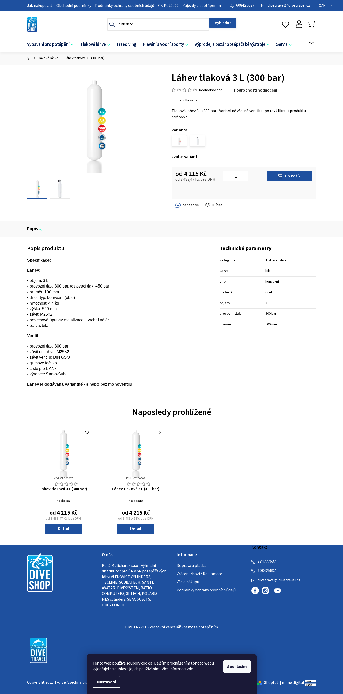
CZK (322, 5)
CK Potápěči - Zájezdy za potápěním (189, 5)
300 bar (270, 313)
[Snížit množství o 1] (227, 176)
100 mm (271, 324)
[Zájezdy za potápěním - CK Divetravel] (38, 650)
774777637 (267, 561)
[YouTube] (277, 592)
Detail (63, 529)
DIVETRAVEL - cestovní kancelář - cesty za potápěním (171, 627)
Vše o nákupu (188, 582)
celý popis (179, 117)
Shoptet (271, 682)
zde (190, 669)
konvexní (272, 281)
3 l (267, 303)
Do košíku (294, 176)
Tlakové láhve (276, 260)
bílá (268, 271)
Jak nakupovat (39, 5)
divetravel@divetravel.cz (289, 5)
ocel (268, 292)
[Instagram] (265, 590)
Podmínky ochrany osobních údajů (124, 5)
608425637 (245, 5)
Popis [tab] (32, 229)
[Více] (308, 43)
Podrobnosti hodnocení (255, 90)
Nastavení (106, 682)
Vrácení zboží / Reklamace (199, 574)
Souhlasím (237, 666)
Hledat (222, 23)
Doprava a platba (191, 565)
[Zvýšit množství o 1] (244, 176)
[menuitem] (52, 44)
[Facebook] (255, 590)
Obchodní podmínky (73, 5)
